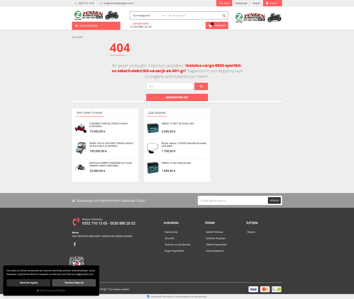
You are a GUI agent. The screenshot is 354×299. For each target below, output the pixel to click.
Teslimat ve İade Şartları (177, 244)
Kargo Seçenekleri (174, 250)
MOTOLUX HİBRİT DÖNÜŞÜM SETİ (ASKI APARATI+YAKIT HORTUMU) (111, 164)
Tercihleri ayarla (29, 282)
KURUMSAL (171, 223)
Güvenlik (169, 238)
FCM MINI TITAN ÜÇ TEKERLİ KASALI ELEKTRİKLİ (109, 125)
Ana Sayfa (224, 3)
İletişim (256, 3)
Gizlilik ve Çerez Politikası (52, 290)
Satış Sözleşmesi (215, 250)
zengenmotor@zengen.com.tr (118, 3)
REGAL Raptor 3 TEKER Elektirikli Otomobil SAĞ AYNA (184, 144)
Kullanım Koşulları (215, 238)
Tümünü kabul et (74, 282)
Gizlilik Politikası (214, 232)
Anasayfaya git (177, 97)
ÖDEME (210, 223)
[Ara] (224, 15)
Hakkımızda (241, 3)
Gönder (274, 200)
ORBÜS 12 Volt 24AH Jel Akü (176, 163)
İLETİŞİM (252, 223)
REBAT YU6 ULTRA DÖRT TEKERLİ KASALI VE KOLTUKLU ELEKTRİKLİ (111, 144)
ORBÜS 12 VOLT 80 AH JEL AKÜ (178, 123)
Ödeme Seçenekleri (216, 244)
